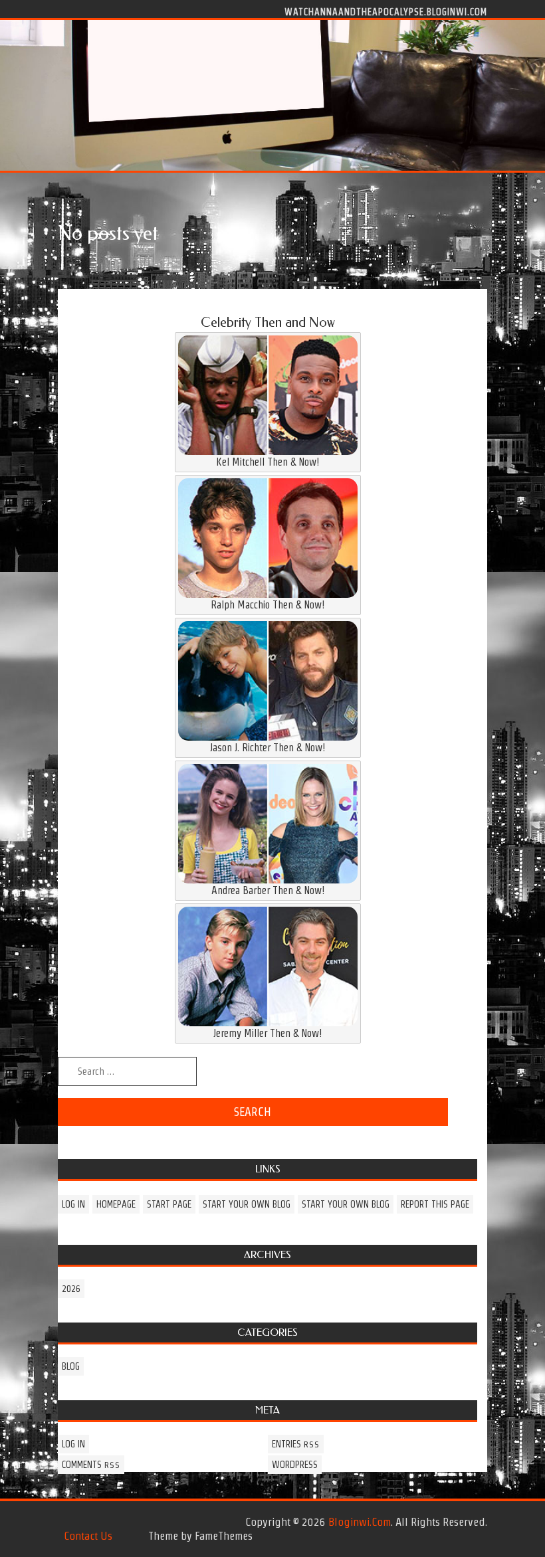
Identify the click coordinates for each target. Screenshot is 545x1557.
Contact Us (88, 1536)
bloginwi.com (359, 1522)
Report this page (435, 1204)
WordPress (295, 1464)
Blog (71, 1366)
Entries (296, 1444)
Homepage (116, 1204)
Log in (73, 1204)
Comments (91, 1464)
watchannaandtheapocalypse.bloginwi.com (385, 11)
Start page (169, 1204)
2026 (71, 1288)
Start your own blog (246, 1204)
